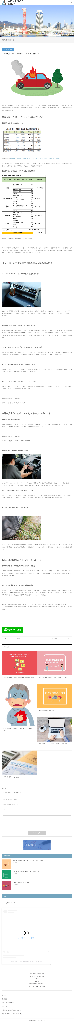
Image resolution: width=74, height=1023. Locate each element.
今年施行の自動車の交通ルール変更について (27, 871)
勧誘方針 (4, 1006)
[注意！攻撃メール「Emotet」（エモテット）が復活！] (54, 729)
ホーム (4, 995)
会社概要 (4, 999)
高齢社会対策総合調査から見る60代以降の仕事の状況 (19, 677)
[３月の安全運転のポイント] (54, 696)
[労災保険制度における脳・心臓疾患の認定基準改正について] (19, 705)
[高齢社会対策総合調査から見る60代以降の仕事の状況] (19, 663)
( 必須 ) (10, 799)
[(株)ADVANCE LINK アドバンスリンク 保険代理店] (12, 2)
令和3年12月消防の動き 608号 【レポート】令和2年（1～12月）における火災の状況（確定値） (35, 159)
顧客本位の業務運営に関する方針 (11, 1010)
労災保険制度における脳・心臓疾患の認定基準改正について (19, 729)
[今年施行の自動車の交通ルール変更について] (6, 874)
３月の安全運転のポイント (46, 710)
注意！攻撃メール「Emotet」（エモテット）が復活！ (54, 744)
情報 (11, 49)
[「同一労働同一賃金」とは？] (19, 763)
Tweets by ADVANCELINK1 (8, 903)
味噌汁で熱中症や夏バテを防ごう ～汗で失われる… (29, 861)
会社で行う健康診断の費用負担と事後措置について (53, 677)
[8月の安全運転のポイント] (6, 885)
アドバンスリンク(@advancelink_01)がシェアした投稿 (26, 961)
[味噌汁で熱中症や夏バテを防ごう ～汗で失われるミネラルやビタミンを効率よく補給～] (6, 864)
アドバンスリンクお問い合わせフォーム (13, 1014)
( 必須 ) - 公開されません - (11, 804)
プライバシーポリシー (8, 1002)
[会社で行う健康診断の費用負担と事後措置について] (54, 663)
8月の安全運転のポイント (21, 882)
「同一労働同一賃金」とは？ (12, 777)
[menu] (71, 2)
